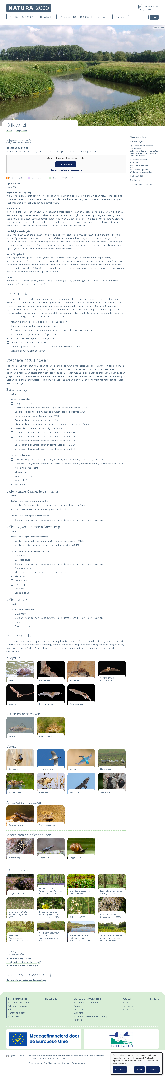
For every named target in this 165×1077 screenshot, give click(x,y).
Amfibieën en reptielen (139, 170)
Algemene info (137, 136)
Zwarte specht (22, 484)
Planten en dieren (138, 159)
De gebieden (46, 16)
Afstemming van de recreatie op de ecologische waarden (39, 321)
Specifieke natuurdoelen (142, 145)
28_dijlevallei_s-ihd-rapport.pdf (22, 965)
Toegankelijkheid (78, 1063)
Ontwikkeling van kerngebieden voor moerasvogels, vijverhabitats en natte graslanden (53, 330)
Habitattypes (136, 175)
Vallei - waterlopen (137, 156)
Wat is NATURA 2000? (18, 1002)
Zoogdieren (134, 162)
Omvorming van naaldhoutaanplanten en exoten (35, 326)
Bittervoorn (20, 613)
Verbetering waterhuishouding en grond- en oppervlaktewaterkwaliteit (46, 346)
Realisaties (79, 1009)
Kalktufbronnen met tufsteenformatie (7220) (37, 415)
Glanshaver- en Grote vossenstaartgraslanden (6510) (40, 509)
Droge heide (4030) (24, 403)
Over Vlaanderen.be (52, 1063)
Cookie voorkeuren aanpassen (66, 170)
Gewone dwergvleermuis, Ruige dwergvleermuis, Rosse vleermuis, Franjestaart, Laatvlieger (59, 459)
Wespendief (20, 480)
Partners (78, 1019)
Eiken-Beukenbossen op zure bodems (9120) (36, 420)
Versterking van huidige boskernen (28, 350)
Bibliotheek (13, 1016)
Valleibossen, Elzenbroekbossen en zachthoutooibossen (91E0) (45, 432)
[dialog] (136, 1063)
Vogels (132, 167)
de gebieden (21, 130)
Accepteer (152, 1069)
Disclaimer (66, 1063)
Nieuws (126, 1002)
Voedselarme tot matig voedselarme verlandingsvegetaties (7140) (47, 545)
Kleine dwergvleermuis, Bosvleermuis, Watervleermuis (41, 572)
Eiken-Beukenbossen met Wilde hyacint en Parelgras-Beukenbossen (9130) (52, 424)
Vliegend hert (21, 471)
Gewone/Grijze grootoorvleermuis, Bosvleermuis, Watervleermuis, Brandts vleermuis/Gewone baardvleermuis (69, 463)
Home (9, 130)
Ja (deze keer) (65, 164)
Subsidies (78, 1012)
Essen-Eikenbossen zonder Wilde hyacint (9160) (38, 428)
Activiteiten (128, 1005)
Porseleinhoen (22, 580)
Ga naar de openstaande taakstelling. (26, 980)
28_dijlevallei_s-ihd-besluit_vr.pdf (23, 962)
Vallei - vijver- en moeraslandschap (144, 153)
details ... (15, 394)
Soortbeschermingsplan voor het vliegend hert (34, 334)
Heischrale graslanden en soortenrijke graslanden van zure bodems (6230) (51, 407)
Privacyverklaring (35, 1063)
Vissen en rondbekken (139, 165)
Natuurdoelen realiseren (86, 1002)
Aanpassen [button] (120, 1069)
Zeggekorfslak (22, 592)
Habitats (12, 1009)
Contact (120, 16)
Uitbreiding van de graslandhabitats (28, 342)
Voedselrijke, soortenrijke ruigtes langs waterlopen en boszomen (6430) (50, 411)
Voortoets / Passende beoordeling (90, 1016)
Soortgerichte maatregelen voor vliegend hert (33, 338)
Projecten (78, 1005)
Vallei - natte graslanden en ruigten (144, 151)
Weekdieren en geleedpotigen (141, 172)
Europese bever (22, 559)
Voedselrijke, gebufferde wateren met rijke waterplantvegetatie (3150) (49, 541)
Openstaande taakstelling (142, 184)
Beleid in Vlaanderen (18, 1005)
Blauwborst (20, 555)
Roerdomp (20, 584)
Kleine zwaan (21, 576)
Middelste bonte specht (26, 467)
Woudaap (19, 588)
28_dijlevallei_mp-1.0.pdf (18, 958)
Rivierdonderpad (23, 626)
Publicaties (135, 180)
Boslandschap (135, 148)
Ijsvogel (18, 622)
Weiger (139, 1069)
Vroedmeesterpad (23, 476)
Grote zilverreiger (23, 568)
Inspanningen (136, 141)
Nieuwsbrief (129, 1009)
